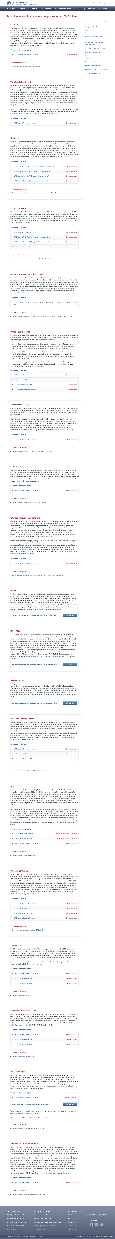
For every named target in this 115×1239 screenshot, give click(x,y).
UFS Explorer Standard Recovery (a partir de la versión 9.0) (33, 181)
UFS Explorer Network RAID (23, 385)
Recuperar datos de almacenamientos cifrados (48, 1222)
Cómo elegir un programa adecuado (44, 1225)
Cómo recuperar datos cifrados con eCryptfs (26, 66)
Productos (11, 8)
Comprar (105, 8)
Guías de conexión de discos (93, 62)
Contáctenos (70, 615)
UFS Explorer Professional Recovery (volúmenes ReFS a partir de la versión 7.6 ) (38, 303)
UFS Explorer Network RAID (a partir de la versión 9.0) (31, 176)
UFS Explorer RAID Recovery (23, 380)
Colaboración (72, 1229)
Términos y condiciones (13, 1236)
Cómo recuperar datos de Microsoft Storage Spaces (28, 771)
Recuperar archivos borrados (43, 1215)
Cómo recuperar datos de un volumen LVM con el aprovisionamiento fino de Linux (38, 575)
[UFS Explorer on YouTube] (102, 1224)
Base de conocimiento (63, 8)
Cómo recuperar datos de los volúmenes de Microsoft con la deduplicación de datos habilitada (42, 316)
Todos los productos (13, 1229)
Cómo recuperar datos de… (93, 52)
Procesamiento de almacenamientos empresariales (96, 57)
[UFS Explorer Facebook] (91, 1224)
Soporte (34, 8)
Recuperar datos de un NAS (42, 1218)
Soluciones (46, 8)
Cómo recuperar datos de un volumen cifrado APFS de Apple (31, 259)
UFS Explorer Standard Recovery (24, 389)
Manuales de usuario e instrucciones (96, 69)
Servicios (23, 8)
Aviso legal (25, 1236)
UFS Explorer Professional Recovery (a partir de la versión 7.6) (34, 166)
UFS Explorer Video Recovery (16, 1225)
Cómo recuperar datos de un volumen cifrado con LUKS (29, 502)
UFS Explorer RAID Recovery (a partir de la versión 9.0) (32, 171)
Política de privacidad (35, 1236)
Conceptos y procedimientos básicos (96, 48)
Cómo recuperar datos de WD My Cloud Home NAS (28, 1194)
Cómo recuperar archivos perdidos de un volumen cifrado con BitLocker (34, 193)
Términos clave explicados (93, 73)
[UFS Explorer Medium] (96, 1224)
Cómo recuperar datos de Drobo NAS (24, 855)
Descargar (91, 8)
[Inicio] (22, 3)
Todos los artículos (39, 1229)
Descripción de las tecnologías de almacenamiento (95, 38)
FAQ (69, 1218)
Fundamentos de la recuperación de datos (95, 32)
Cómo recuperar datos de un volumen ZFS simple (27, 930)
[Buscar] (106, 21)
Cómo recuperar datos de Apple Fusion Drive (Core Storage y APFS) (34, 451)
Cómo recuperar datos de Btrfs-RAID (23, 1056)
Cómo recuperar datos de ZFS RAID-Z (24, 995)
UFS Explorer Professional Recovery (26, 54)
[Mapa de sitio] (99, 3)
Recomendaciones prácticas (93, 65)
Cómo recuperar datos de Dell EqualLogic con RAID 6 (29, 1128)
